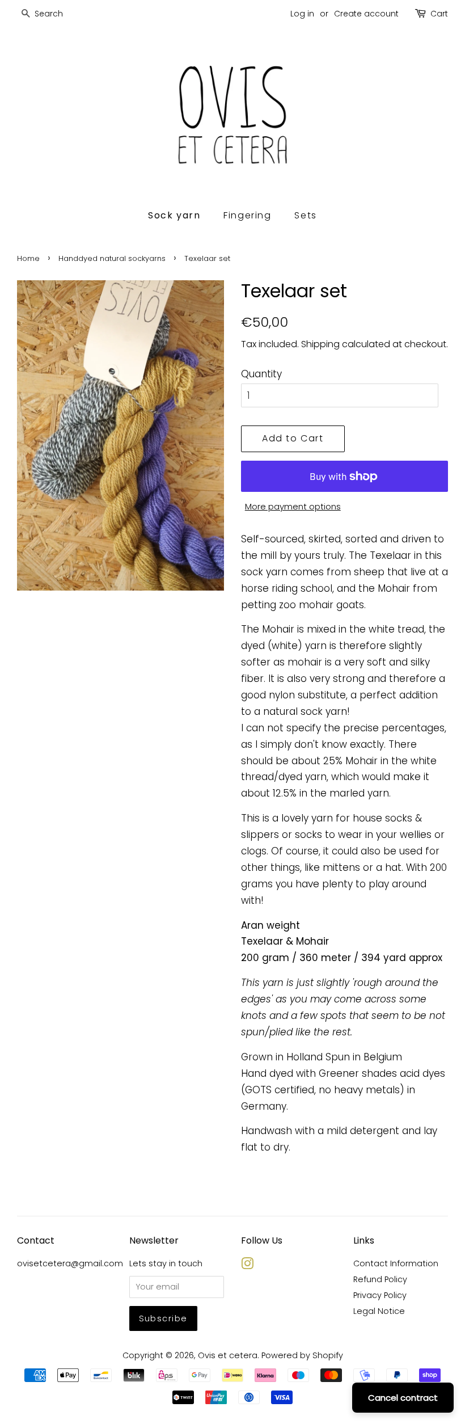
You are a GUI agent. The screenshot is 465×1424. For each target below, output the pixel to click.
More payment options (293, 506)
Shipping (320, 344)
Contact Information (395, 1263)
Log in (302, 13)
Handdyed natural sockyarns (112, 258)
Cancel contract (403, 1398)
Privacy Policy (380, 1295)
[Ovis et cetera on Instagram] (247, 1265)
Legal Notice (379, 1311)
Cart (439, 13)
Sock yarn (174, 215)
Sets (305, 215)
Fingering (247, 215)
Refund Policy (380, 1279)
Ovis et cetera (227, 1355)
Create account (366, 13)
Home (28, 258)
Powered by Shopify (302, 1355)
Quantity (261, 374)
